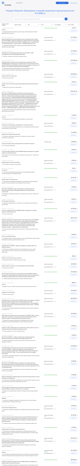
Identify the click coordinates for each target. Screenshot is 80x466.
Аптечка (4, 29)
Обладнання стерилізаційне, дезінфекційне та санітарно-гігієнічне (17, 125)
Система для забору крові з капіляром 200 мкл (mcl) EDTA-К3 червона (18, 143)
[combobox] (33, 19)
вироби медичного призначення (9, 179)
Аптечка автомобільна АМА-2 (9, 236)
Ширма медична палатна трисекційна (11, 162)
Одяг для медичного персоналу (9, 76)
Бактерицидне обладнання (8, 201)
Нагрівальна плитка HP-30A (8, 292)
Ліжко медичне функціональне (9, 407)
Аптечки (4, 117)
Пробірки (4, 398)
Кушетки (4, 452)
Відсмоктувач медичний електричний (11, 134)
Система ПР (4, 170)
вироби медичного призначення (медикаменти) (13, 429)
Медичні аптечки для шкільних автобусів (11, 258)
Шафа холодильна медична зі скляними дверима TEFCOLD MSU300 (18, 265)
